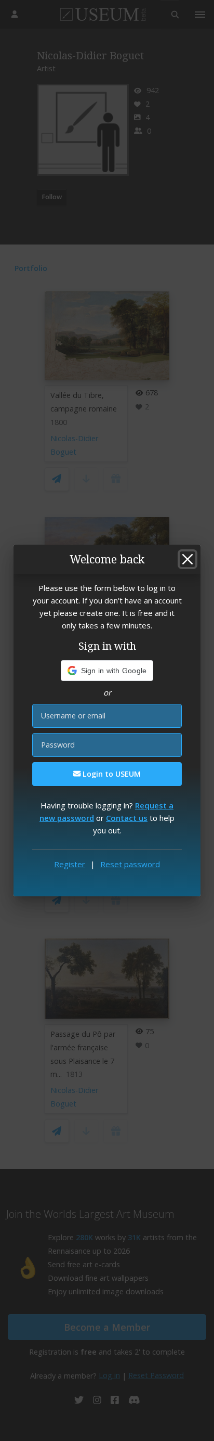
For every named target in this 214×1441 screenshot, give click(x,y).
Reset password (130, 864)
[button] (107, 670)
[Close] (187, 559)
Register (69, 864)
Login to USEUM (111, 774)
